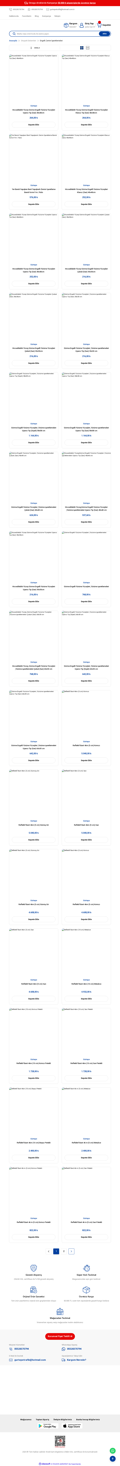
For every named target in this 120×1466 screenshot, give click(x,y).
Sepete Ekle (33, 125)
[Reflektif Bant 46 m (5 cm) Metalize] (86, 1112)
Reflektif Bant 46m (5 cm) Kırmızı (86, 745)
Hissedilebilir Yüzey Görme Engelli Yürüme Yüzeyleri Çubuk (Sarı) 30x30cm (86, 270)
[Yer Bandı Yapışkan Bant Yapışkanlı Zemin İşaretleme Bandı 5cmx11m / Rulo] (33, 158)
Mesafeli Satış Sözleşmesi (73, 1382)
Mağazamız (14, 1388)
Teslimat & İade (94, 1394)
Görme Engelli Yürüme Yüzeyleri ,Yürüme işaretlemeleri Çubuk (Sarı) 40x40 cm (33, 508)
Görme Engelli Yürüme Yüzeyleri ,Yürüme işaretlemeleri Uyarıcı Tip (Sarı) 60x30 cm (33, 746)
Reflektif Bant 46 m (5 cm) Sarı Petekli (86, 1222)
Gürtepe (33, 106)
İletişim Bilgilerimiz (63, 1419)
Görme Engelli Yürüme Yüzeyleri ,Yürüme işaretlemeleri (86, 587)
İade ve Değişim (68, 1405)
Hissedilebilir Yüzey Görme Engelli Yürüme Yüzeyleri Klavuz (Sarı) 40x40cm (86, 190)
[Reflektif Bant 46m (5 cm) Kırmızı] (86, 714)
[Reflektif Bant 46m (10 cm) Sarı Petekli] (86, 1032)
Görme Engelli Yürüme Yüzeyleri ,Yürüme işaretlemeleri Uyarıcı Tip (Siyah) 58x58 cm (33, 429)
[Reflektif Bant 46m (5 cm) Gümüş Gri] (33, 794)
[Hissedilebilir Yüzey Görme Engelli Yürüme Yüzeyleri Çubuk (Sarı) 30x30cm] (86, 237)
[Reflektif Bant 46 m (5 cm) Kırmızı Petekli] (33, 1191)
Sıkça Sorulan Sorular (97, 1405)
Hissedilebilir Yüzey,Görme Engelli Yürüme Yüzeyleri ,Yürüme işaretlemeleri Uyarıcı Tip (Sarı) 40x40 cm (86, 508)
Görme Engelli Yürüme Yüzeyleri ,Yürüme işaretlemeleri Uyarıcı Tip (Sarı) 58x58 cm (86, 429)
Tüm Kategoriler (42, 1405)
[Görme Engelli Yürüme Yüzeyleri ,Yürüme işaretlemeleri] (86, 555)
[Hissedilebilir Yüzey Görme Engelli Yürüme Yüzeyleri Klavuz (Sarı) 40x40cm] (86, 158)
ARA (105, 34)
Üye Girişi (92, 1382)
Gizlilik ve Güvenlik (69, 1388)
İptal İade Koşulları (70, 1394)
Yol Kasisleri (40, 1394)
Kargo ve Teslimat (95, 1400)
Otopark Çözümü (42, 1382)
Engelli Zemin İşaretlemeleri (51, 41)
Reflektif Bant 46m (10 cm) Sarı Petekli (86, 1063)
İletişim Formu (15, 1400)
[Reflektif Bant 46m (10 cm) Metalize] (86, 953)
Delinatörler (40, 1388)
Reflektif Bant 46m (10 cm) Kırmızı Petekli (34, 1063)
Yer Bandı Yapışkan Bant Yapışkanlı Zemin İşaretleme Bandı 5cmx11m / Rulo (33, 190)
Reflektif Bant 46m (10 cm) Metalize (86, 984)
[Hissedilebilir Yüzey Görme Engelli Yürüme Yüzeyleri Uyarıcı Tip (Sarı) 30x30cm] (33, 555)
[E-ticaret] (59, 1464)
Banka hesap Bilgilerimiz (88, 1419)
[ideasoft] (44, 1464)
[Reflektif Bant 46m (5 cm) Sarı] (86, 794)
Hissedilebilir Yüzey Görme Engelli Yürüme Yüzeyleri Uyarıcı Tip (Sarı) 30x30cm (33, 588)
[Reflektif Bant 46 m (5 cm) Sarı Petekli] (86, 1191)
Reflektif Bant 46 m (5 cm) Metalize (86, 1143)
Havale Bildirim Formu (18, 1405)
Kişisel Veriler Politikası (72, 1400)
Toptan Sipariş (42, 1419)
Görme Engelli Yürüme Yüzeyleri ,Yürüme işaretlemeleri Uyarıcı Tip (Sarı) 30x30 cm (86, 349)
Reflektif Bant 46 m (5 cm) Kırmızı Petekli (33, 1222)
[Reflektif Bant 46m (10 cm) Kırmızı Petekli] (33, 1032)
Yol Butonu (40, 1400)
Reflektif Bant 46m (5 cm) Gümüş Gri (34, 825)
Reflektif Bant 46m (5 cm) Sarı (86, 825)
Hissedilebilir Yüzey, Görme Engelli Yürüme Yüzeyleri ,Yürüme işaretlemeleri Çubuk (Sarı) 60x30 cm (33, 667)
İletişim (12, 1394)
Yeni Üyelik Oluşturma (97, 1388)
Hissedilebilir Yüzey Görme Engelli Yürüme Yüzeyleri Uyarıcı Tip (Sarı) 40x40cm (33, 111)
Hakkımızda (14, 1382)
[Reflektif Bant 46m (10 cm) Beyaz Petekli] (33, 1112)
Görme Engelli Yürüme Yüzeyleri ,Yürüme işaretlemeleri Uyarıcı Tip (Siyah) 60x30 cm (86, 667)
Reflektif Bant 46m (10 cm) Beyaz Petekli (33, 1143)
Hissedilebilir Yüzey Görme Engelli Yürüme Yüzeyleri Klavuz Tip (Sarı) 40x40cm (86, 111)
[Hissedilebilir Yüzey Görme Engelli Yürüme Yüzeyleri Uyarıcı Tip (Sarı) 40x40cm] (33, 237)
